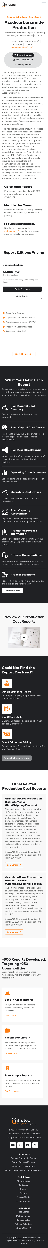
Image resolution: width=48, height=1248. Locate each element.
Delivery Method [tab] (24, 64)
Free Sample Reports (18, 1075)
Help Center (23, 1212)
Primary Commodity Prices (23, 1158)
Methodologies (23, 1216)
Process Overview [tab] (24, 60)
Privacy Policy (28, 1240)
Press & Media (23, 1197)
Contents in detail (12, 590)
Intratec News (22, 1228)
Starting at (22, 47)
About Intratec (23, 1181)
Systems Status (23, 1201)
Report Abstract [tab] (24, 55)
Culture (23, 1193)
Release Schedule (23, 1224)
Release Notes (23, 1220)
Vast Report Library (17, 1037)
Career (23, 1189)
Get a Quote (24, 296)
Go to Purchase (24, 289)
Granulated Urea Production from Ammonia (23, 802)
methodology (10, 231)
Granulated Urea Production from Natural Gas (23, 880)
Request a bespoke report (17, 758)
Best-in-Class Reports (19, 999)
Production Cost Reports (23, 1166)
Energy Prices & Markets (23, 1162)
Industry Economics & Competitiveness (23, 1170)
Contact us (23, 1185)
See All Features (23, 354)
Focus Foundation (32, 1137)
